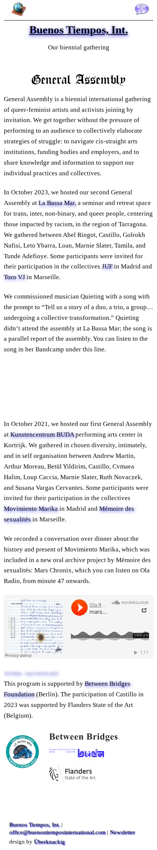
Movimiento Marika (31, 508)
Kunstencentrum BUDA (42, 434)
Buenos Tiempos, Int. (34, 824)
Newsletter (122, 832)
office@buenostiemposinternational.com (57, 832)
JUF (107, 266)
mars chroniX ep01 (41, 673)
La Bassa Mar (56, 203)
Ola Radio (12, 673)
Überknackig (49, 841)
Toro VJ (14, 277)
